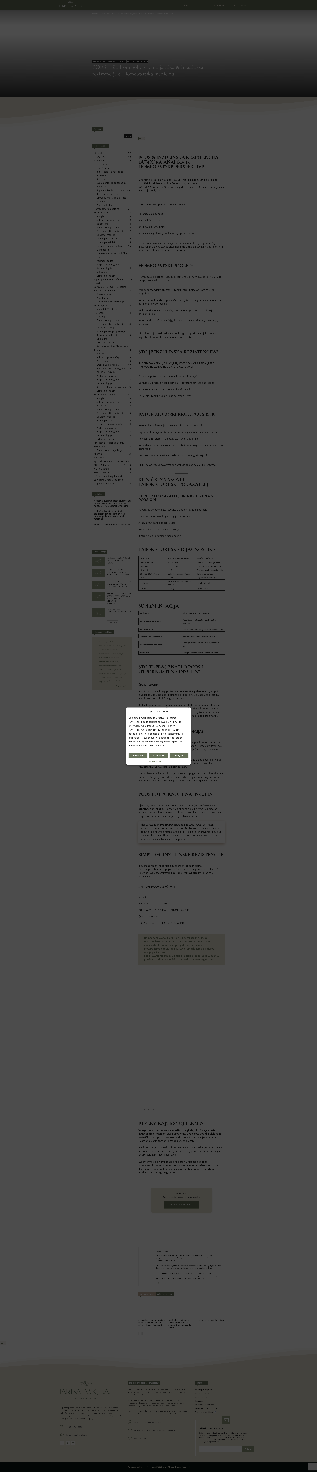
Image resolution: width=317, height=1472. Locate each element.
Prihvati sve (138, 755)
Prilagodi (179, 755)
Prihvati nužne (158, 755)
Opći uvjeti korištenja (156, 761)
